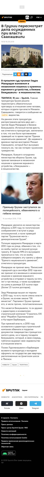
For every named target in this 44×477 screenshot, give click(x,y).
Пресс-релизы (7, 424)
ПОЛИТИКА (24, 365)
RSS (26, 428)
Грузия (14, 365)
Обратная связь (7, 447)
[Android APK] (8, 453)
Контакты (14, 418)
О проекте (5, 418)
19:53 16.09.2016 (7, 42)
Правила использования (10, 421)
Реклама (24, 421)
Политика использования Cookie (14, 438)
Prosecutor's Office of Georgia (13, 70)
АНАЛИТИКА (17, 397)
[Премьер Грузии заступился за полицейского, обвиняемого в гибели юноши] (22, 188)
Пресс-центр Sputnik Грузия (12, 428)
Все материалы (31, 397)
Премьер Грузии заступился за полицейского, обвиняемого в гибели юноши (21, 210)
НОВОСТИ (5, 365)
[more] (40, 218)
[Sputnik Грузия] (7, 18)
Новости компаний (8, 431)
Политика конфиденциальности (13, 434)
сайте (4, 115)
